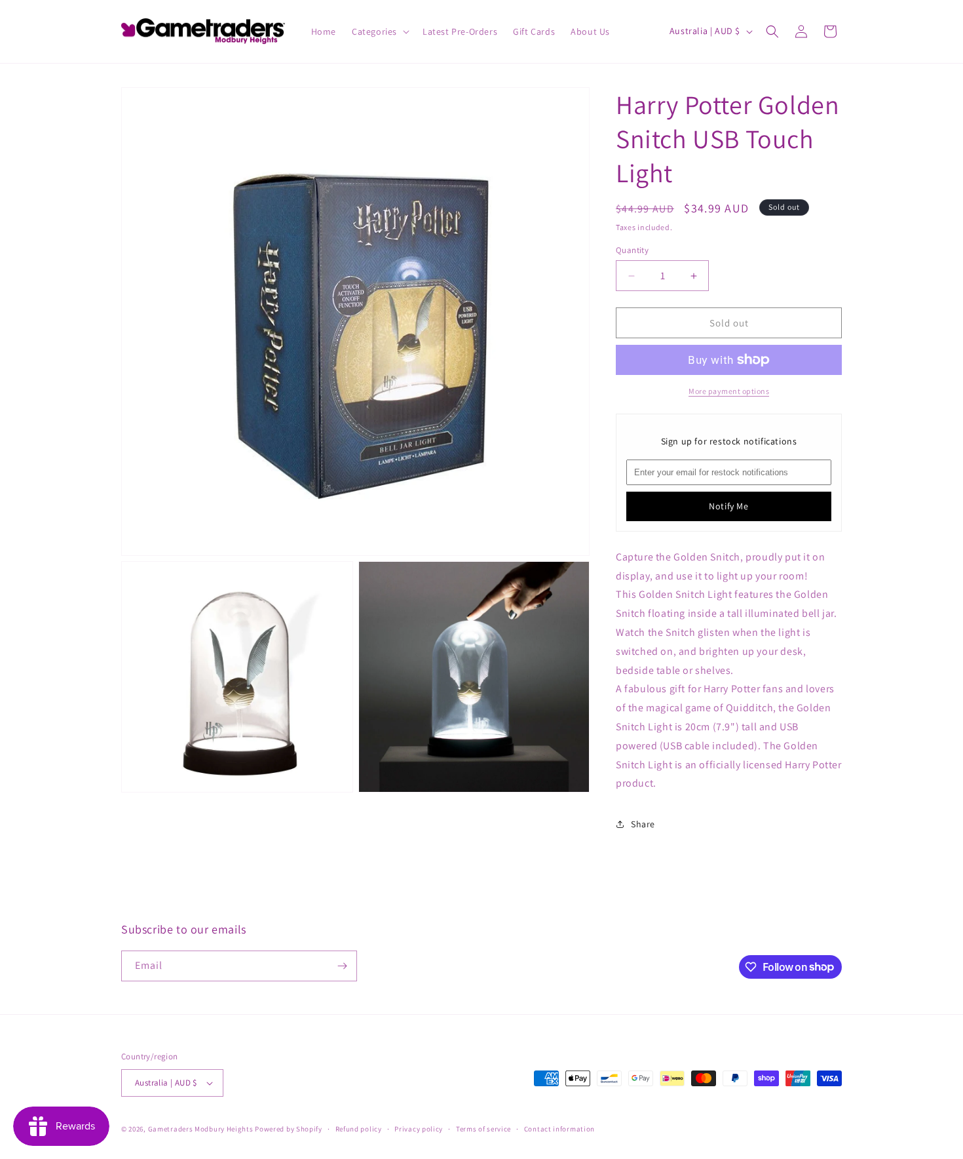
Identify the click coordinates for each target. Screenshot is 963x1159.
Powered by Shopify (288, 1128)
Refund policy (358, 1128)
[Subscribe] (342, 966)
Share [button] (643, 824)
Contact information (559, 1128)
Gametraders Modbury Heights (201, 1128)
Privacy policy (418, 1128)
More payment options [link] (729, 391)
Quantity (632, 250)
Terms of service (483, 1128)
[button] (379, 31)
